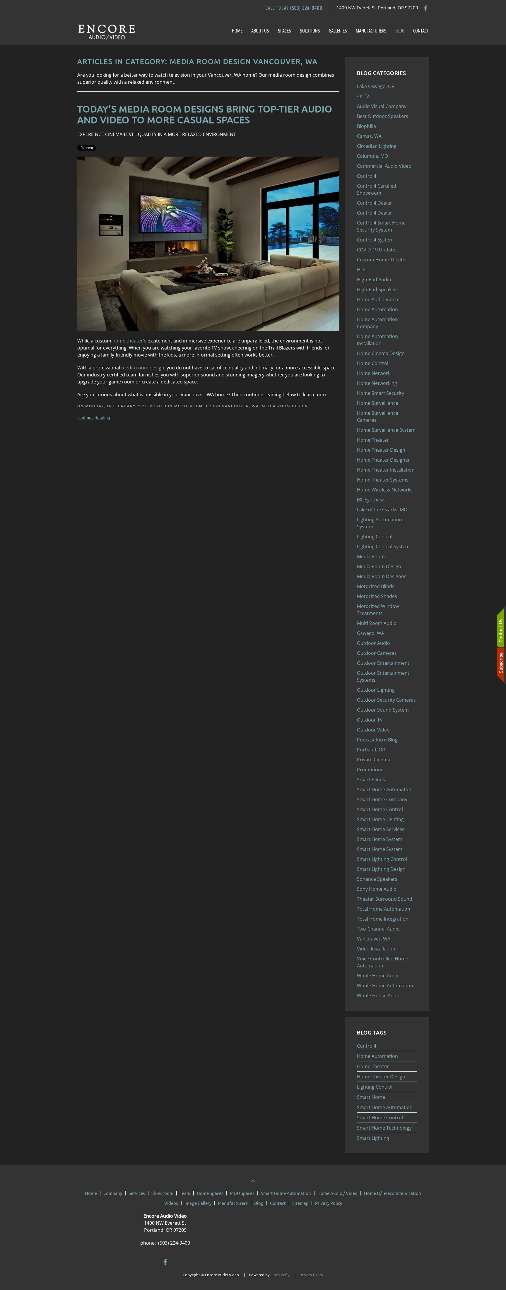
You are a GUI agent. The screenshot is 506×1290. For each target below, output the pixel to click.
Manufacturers (371, 31)
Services (137, 1193)
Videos (171, 1203)
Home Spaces (210, 1193)
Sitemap (300, 1203)
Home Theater (373, 1066)
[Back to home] (106, 30)
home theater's (129, 341)
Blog (399, 31)
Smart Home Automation (385, 1107)
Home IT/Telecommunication (392, 1193)
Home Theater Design (381, 1076)
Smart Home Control (380, 1117)
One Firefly (280, 1274)
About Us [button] (260, 31)
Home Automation (377, 1056)
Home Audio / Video (337, 1193)
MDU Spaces (242, 1193)
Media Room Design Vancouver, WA (216, 406)
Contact (421, 31)
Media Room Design (285, 406)
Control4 (366, 1046)
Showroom (162, 1193)
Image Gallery (197, 1203)
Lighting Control (374, 1087)
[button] (253, 1181)
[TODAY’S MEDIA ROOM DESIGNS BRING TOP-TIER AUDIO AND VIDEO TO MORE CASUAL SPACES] (208, 243)
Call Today (294, 8)
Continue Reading (93, 417)
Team (185, 1193)
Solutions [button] (310, 31)
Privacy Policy (328, 1203)
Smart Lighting (373, 1138)
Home (237, 31)
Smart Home (371, 1097)
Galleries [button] (338, 31)
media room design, (144, 367)
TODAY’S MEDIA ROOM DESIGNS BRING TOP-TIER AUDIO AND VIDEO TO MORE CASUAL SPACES (204, 114)
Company (112, 1193)
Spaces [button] (284, 31)
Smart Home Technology (384, 1128)
